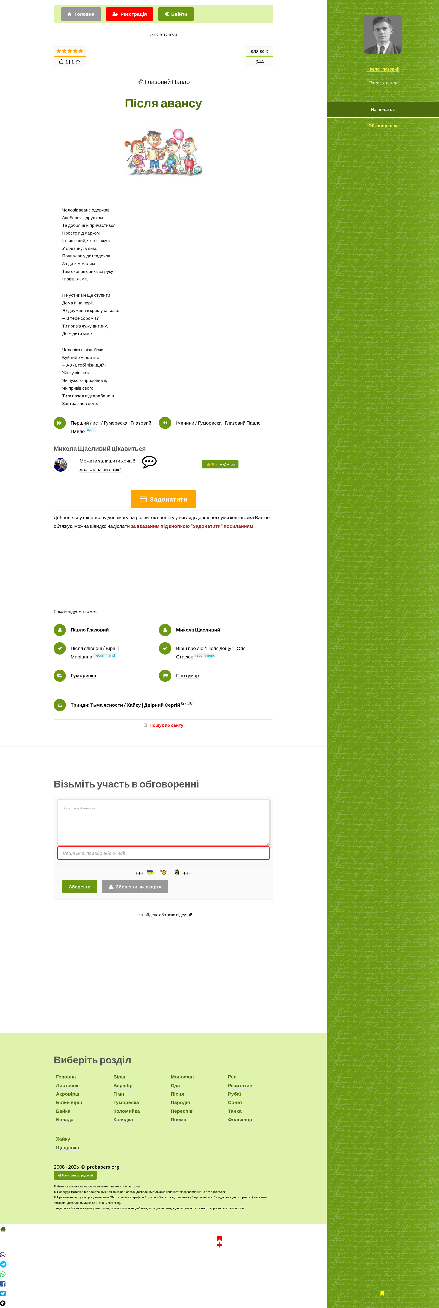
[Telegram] (219, 1264)
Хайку (63, 1139)
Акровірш (67, 1094)
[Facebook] (219, 1284)
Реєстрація (133, 14)
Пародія (180, 1102)
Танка (235, 1111)
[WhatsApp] (219, 1274)
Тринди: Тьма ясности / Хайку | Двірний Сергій (125, 705)
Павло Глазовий (383, 68)
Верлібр (123, 1085)
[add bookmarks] (219, 1241)
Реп (232, 1077)
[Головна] (219, 1229)
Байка (63, 1111)
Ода (175, 1085)
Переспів (182, 1111)
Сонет (235, 1102)
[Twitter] (219, 1293)
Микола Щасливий (198, 630)
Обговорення (382, 125)
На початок (383, 109)
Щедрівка (67, 1147)
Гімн (118, 1094)
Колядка (123, 1119)
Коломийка (126, 1111)
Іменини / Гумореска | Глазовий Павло (218, 423)
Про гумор (187, 675)
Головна (84, 14)
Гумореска (83, 675)
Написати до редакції (77, 1175)
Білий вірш (69, 1102)
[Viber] (219, 1255)
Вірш (119, 1077)
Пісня (177, 1094)
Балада (65, 1119)
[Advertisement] (163, 576)
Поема (178, 1119)
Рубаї (234, 1094)
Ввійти (179, 14)
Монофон (182, 1077)
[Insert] (150, 872)
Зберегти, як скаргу (138, 887)
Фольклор (240, 1119)
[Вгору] (219, 1303)
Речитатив (240, 1085)
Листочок (67, 1085)
